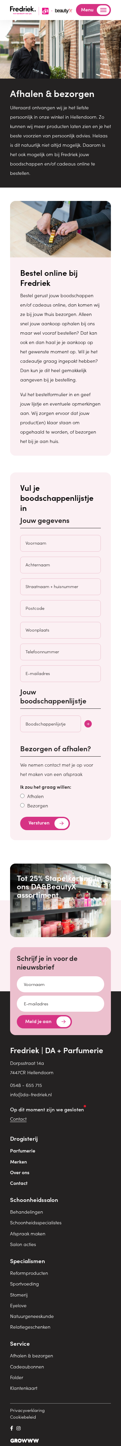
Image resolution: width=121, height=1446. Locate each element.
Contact (18, 1118)
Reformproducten (29, 1272)
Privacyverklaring (27, 1410)
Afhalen (35, 796)
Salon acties (23, 1244)
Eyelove (18, 1305)
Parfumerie (22, 1150)
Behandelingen (26, 1211)
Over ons (19, 1172)
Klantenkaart (23, 1387)
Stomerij (19, 1294)
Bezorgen (37, 805)
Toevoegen (88, 724)
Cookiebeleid (23, 1417)
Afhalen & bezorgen (31, 1355)
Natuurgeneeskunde (32, 1316)
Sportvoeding (24, 1283)
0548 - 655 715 (26, 1085)
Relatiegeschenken (30, 1326)
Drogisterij (24, 1138)
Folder (16, 1377)
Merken (18, 1161)
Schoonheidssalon (34, 1200)
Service (20, 1343)
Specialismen (27, 1261)
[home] (41, 9)
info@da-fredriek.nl (31, 1094)
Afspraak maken (27, 1233)
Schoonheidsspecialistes (36, 1222)
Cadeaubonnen (27, 1366)
